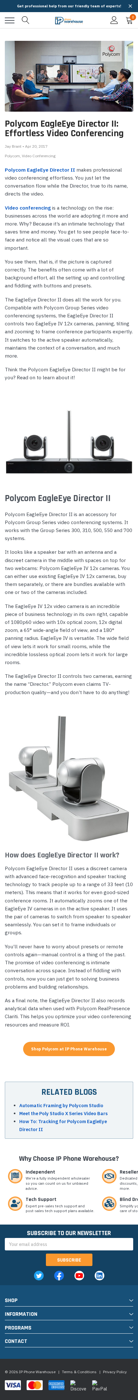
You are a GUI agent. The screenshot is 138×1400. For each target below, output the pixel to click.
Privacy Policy (115, 1371)
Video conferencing (28, 207)
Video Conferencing (39, 155)
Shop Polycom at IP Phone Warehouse (69, 1049)
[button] (130, 6)
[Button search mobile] (26, 20)
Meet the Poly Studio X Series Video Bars (63, 1113)
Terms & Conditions (79, 1371)
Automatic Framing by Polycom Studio (61, 1105)
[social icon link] (39, 1275)
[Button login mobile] (114, 20)
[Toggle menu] (9, 20)
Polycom (12, 155)
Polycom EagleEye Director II (40, 170)
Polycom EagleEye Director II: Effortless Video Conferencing (64, 128)
